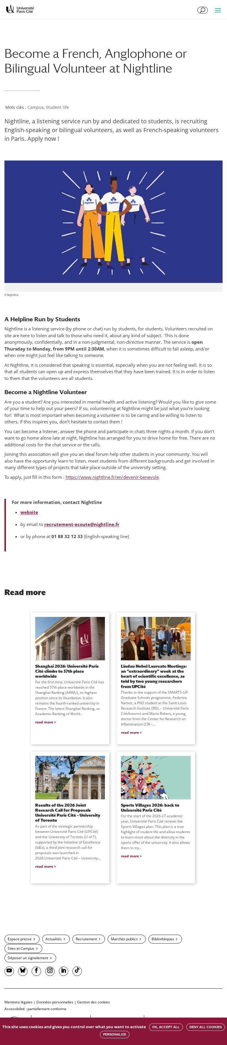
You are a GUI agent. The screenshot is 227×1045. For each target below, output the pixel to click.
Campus (35, 107)
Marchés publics (124, 938)
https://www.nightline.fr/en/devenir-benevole (112, 477)
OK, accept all (166, 1027)
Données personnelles (54, 1002)
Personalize (114, 1034)
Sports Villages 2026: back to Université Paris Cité (150, 807)
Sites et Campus (21, 948)
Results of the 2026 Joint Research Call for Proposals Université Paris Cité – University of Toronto (67, 812)
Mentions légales (18, 1002)
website (29, 512)
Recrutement (86, 938)
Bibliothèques (163, 938)
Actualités (54, 938)
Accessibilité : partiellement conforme (35, 1008)
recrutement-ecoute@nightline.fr (81, 524)
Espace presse (20, 938)
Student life (57, 107)
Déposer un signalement (28, 957)
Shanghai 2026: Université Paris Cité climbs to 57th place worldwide (67, 671)
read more (44, 722)
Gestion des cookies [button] (93, 1002)
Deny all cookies (205, 1027)
